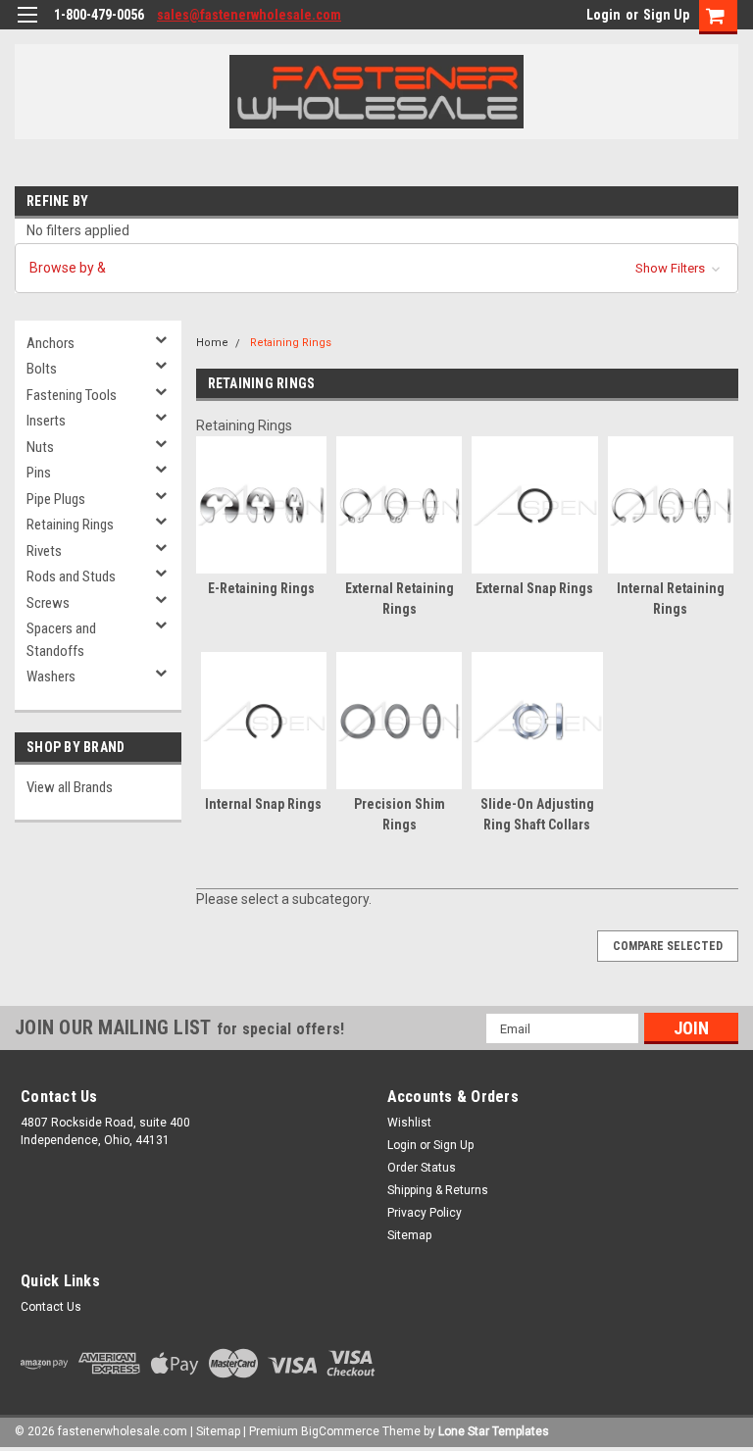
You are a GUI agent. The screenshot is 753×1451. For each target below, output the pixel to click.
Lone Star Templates (493, 1431)
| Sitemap (215, 1431)
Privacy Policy (424, 1213)
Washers (50, 676)
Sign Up (666, 15)
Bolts (41, 368)
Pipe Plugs (55, 499)
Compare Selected (668, 946)
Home (212, 342)
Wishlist (409, 1122)
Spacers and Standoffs (61, 640)
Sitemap (409, 1235)
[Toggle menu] (27, 27)
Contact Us (51, 1307)
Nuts (40, 447)
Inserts (46, 420)
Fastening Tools (71, 395)
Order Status (421, 1168)
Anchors (50, 343)
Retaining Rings (70, 524)
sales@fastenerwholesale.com (249, 15)
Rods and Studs (71, 576)
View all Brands (69, 787)
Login (603, 15)
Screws (48, 603)
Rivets (44, 551)
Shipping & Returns (437, 1190)
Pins (38, 472)
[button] (376, 268)
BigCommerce (340, 1431)
